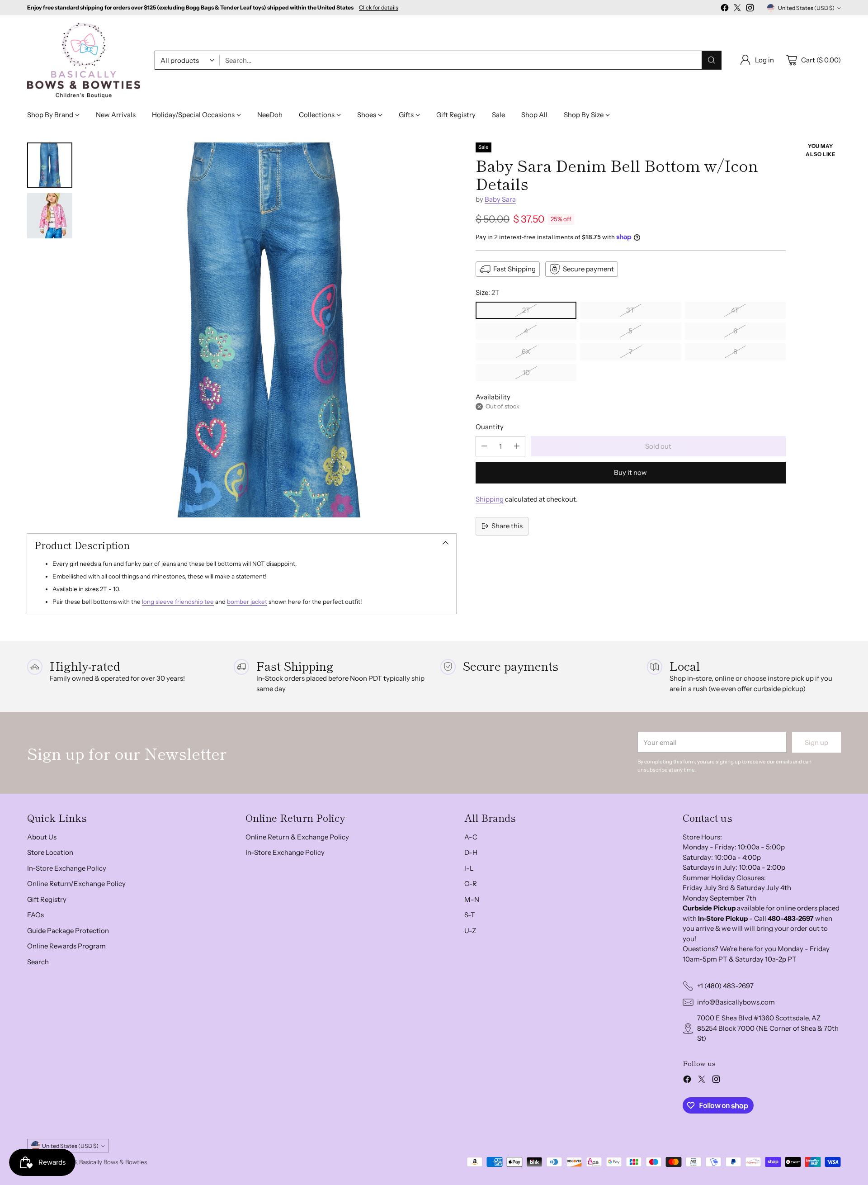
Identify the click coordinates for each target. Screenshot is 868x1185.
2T (526, 310)
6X (526, 351)
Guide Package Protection (68, 930)
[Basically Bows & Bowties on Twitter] (737, 9)
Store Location (50, 852)
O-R (470, 883)
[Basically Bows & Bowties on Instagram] (750, 9)
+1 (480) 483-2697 (725, 985)
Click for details (378, 7)
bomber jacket (247, 601)
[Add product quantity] (517, 446)
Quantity (490, 426)
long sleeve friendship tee (178, 601)
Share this (507, 525)
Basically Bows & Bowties (113, 1162)
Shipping (490, 499)
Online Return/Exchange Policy (76, 883)
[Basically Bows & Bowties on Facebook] (724, 9)
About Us (42, 837)
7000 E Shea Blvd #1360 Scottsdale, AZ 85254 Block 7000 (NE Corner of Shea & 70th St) (768, 1028)
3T (630, 310)
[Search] (712, 60)
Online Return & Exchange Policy (297, 837)
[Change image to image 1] (49, 165)
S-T (469, 914)
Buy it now (630, 472)
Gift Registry (46, 899)
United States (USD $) (806, 8)
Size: (488, 292)
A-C (470, 837)
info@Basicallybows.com (736, 1002)
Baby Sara (500, 199)
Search (38, 961)
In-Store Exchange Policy (66, 868)
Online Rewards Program (66, 946)
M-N (471, 899)
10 (526, 372)
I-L (469, 868)
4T (735, 310)
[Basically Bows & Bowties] (83, 60)
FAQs (35, 914)
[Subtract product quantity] (484, 446)
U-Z (470, 930)
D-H (470, 852)
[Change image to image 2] (49, 215)
